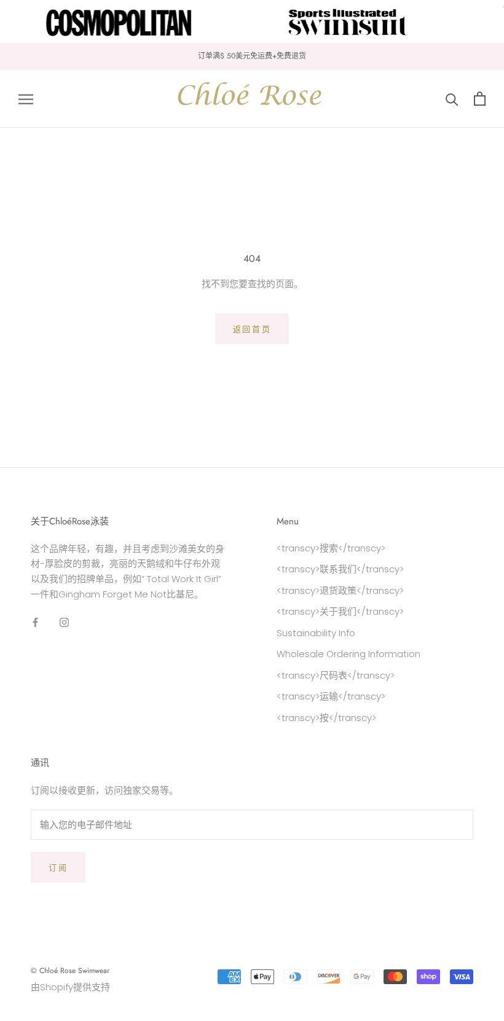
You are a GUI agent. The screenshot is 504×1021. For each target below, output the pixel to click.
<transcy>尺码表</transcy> (336, 675)
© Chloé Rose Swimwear (70, 970)
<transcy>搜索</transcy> (331, 548)
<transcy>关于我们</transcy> (340, 611)
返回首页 (252, 329)
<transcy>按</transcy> (326, 717)
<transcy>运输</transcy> (331, 696)
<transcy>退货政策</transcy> (340, 590)
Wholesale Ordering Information (348, 653)
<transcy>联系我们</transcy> (340, 568)
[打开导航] (25, 98)
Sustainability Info (316, 632)
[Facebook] (35, 622)
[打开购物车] (480, 99)
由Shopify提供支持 (70, 986)
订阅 (58, 867)
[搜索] (452, 98)
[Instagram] (64, 622)
